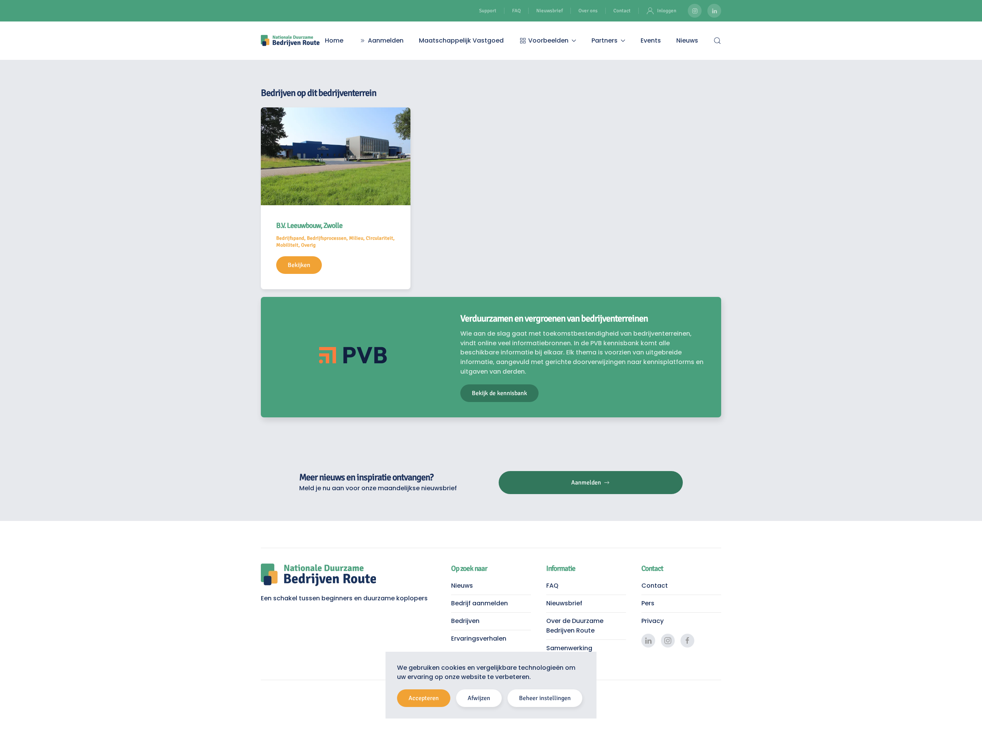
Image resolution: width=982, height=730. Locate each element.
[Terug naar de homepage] (290, 40)
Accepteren (424, 698)
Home (334, 40)
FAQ (516, 11)
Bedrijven (465, 620)
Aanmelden (386, 40)
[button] (717, 40)
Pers (647, 603)
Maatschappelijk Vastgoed (461, 40)
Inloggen (666, 11)
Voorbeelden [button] (548, 40)
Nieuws (687, 40)
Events (651, 40)
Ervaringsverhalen (478, 638)
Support (487, 11)
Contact (622, 11)
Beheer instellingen (545, 698)
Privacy (652, 620)
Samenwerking (569, 648)
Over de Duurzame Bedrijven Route (574, 625)
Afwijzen (479, 698)
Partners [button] (605, 40)
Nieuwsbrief (549, 11)
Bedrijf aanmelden (479, 603)
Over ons (588, 11)
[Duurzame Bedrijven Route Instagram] (695, 11)
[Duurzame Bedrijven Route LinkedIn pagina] (714, 11)
